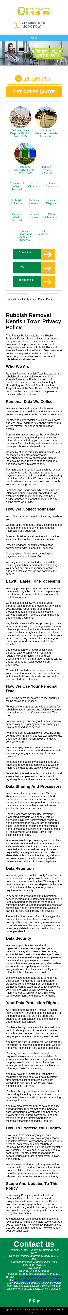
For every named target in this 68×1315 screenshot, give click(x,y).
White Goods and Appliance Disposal (25, 235)
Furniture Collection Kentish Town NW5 (46, 133)
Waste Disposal (51, 202)
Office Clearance (51, 216)
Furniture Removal (34, 202)
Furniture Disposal (34, 216)
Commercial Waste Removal (17, 186)
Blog (21, 266)
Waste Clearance (34, 185)
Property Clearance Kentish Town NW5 (25, 169)
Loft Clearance (43, 233)
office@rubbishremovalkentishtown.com (38, 1276)
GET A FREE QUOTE (34, 91)
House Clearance (52, 185)
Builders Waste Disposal (47, 169)
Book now (31, 26)
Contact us (25, 252)
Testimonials (26, 279)
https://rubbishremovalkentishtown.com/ (37, 1279)
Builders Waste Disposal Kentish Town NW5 (20, 133)
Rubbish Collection (17, 202)
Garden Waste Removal (16, 217)
